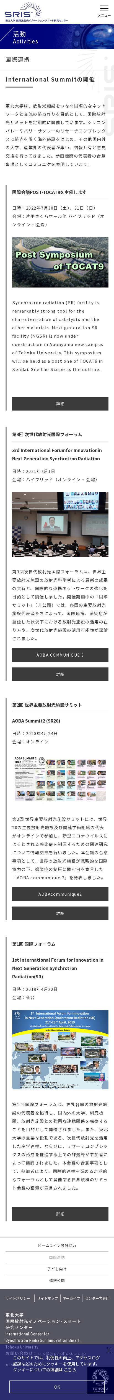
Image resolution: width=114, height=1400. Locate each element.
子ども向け (57, 1268)
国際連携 (57, 1257)
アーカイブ (71, 1298)
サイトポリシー (18, 1298)
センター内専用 (97, 1298)
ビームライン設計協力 (57, 1245)
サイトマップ (47, 1298)
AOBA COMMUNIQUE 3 (60, 655)
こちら (70, 1369)
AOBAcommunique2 (60, 894)
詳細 (60, 403)
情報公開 (57, 1280)
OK (57, 1387)
